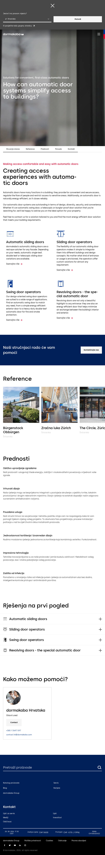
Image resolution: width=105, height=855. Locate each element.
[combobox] (27, 19)
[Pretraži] (99, 767)
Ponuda (58, 149)
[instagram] (25, 845)
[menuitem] (13, 34)
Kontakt (71, 149)
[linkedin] (20, 845)
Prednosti (45, 149)
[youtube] (15, 845)
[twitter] (10, 845)
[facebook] (5, 845)
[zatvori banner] (52, 5)
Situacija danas (13, 149)
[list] (52, 412)
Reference (30, 149)
